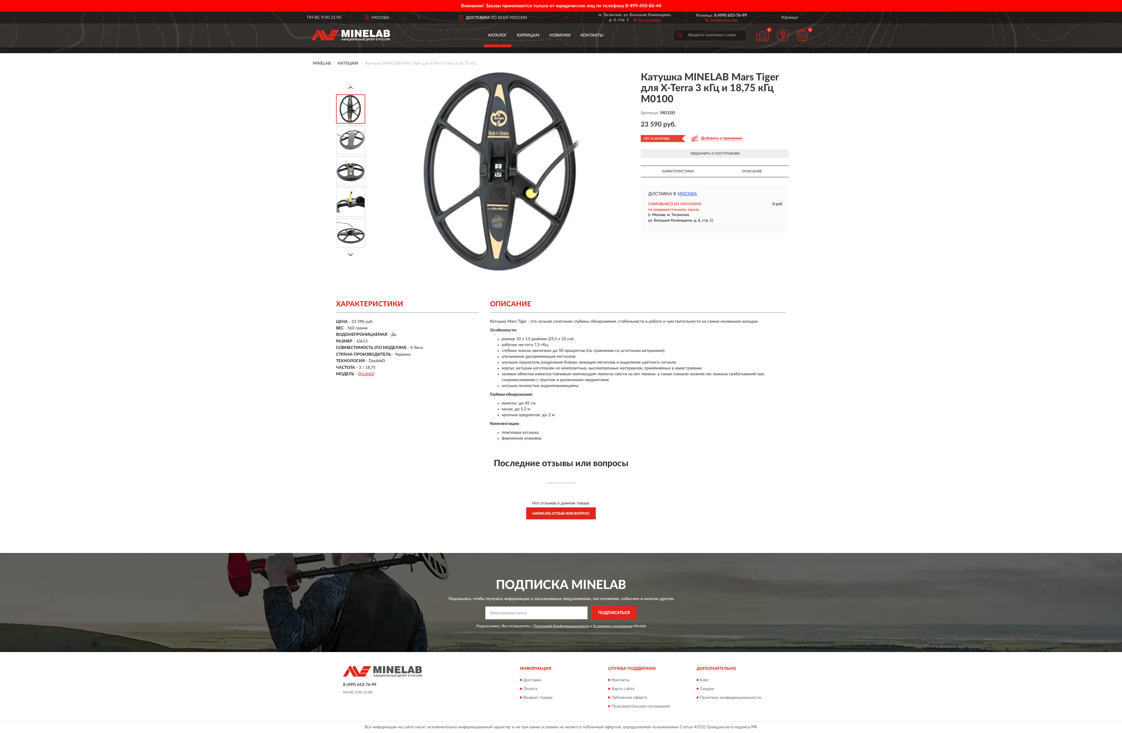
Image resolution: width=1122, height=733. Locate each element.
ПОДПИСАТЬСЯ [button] (614, 613)
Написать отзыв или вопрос (561, 513)
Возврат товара (538, 698)
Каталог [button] (497, 35)
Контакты (592, 35)
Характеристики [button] (678, 171)
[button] (721, 19)
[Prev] (350, 87)
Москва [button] (687, 194)
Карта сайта (623, 689)
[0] (802, 35)
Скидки (707, 689)
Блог (704, 680)
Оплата (530, 689)
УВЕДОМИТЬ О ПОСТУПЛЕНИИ (715, 153)
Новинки (560, 35)
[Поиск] (679, 35)
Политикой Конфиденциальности (561, 626)
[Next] (350, 254)
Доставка (532, 680)
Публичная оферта (629, 698)
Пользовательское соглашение (641, 706)
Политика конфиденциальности (730, 698)
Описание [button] (752, 171)
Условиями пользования (613, 626)
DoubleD (366, 374)
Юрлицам (528, 35)
